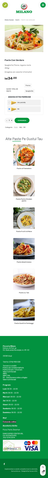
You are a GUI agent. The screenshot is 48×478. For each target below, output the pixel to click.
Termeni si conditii (9, 366)
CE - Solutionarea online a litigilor (15, 378)
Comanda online (9, 422)
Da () (21, 102)
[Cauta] (43, 467)
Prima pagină (9, 20)
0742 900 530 (14, 362)
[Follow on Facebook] (4, 464)
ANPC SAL (6, 376)
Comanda (22, 120)
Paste (17, 20)
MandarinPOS (33, 471)
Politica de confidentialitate (13, 368)
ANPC (5, 374)
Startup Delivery (16, 471)
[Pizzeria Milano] (24, 8)
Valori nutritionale (9, 372)
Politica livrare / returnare (12, 370)
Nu (18, 109)
